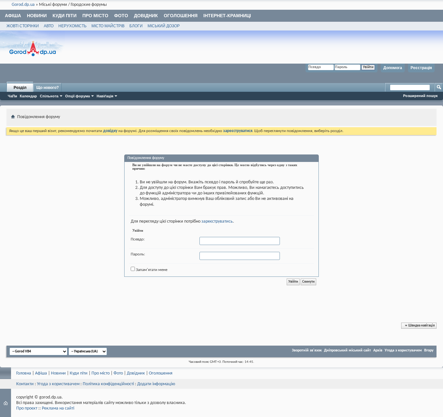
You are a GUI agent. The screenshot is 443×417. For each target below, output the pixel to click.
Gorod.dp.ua (23, 4)
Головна (23, 373)
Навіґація (105, 96)
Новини (37, 15)
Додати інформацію (156, 384)
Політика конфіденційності (108, 384)
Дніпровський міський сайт (347, 350)
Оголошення (181, 15)
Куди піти (65, 15)
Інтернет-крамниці (227, 15)
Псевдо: (138, 239)
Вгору (429, 350)
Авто (49, 26)
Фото (121, 15)
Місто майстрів (108, 26)
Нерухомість (72, 26)
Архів (377, 350)
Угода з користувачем (403, 350)
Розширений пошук (420, 96)
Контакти (25, 384)
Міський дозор (164, 26)
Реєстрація (421, 68)
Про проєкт (26, 408)
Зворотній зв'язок (307, 350)
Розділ (20, 87)
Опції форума (77, 96)
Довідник (146, 15)
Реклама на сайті (58, 408)
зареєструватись (217, 221)
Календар (28, 96)
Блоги (136, 26)
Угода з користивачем (58, 384)
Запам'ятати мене (151, 270)
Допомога (392, 68)
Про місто (95, 15)
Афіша (13, 15)
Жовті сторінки (22, 26)
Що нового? (47, 87)
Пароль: (138, 254)
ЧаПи (12, 96)
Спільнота (49, 96)
